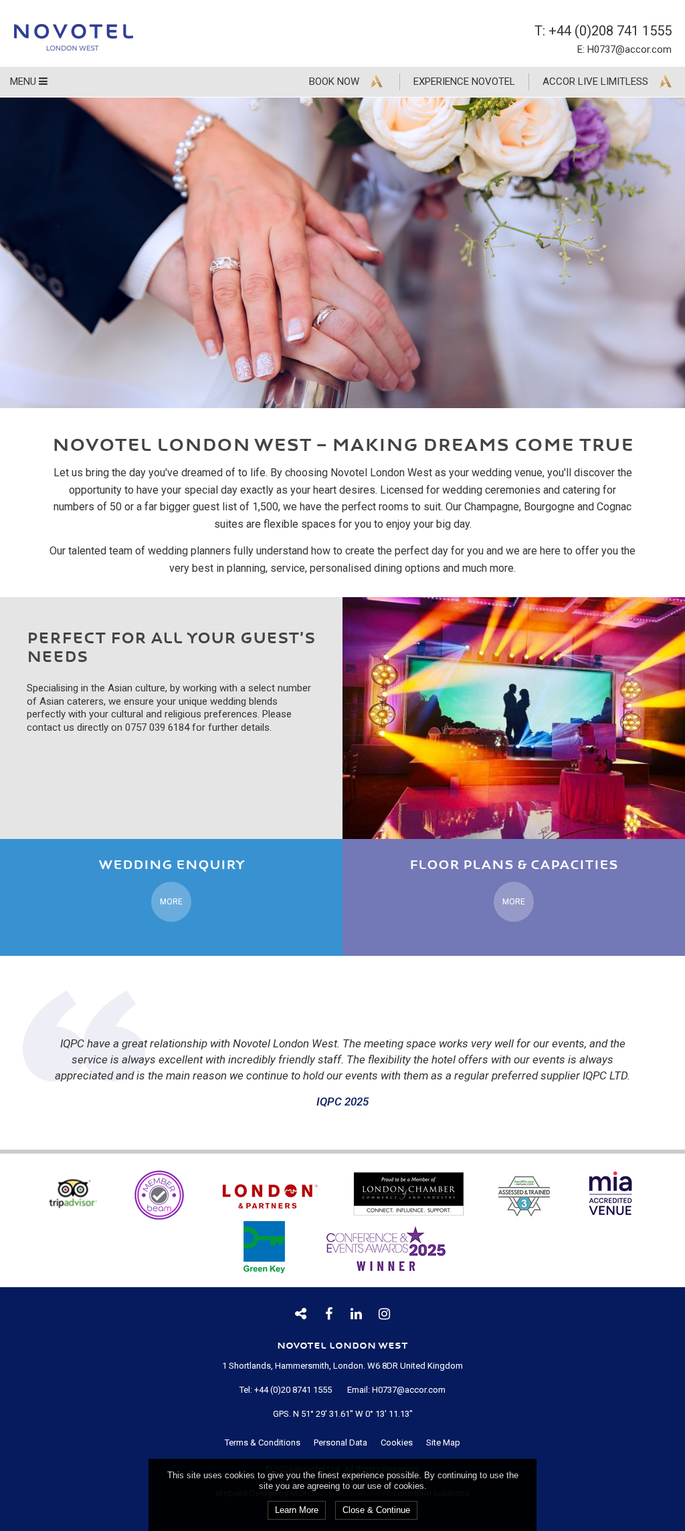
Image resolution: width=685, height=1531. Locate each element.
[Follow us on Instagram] (384, 1314)
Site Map (443, 1442)
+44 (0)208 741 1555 (610, 31)
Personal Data (340, 1442)
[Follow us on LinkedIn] (356, 1314)
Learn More (296, 1510)
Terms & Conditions (262, 1442)
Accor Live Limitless (595, 81)
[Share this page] (301, 1314)
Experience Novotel (464, 81)
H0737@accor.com (629, 49)
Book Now (334, 81)
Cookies (397, 1442)
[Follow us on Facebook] (328, 1314)
